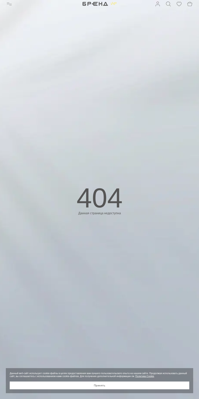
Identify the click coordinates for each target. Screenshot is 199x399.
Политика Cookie (144, 376)
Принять (99, 385)
